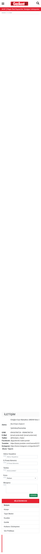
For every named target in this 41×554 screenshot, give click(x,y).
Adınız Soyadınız (9, 454)
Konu (5, 475)
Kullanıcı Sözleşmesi (11, 526)
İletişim (6, 505)
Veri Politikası (8, 531)
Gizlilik (6, 522)
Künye (6, 509)
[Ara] (37, 4)
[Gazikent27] (19, 3)
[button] (3, 4)
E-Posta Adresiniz (10, 460)
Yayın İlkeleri (8, 514)
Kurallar (6, 518)
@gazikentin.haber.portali (20, 441)
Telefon (6, 468)
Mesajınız (7, 483)
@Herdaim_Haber (18, 438)
